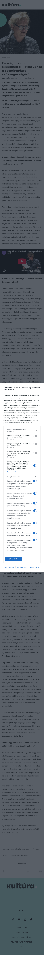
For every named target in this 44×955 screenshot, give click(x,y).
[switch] (35, 436)
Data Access (22, 567)
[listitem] (22, 430)
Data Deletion (9, 567)
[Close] (39, 388)
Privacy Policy (35, 567)
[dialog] (22, 477)
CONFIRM (13, 559)
